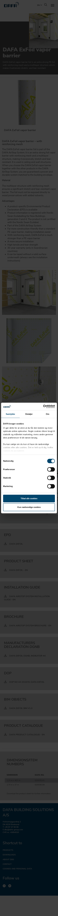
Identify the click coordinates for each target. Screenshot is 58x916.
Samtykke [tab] (10, 414)
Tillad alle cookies (29, 498)
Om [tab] (47, 414)
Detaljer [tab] (29, 414)
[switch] (51, 469)
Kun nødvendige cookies (29, 507)
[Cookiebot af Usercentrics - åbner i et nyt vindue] (43, 406)
